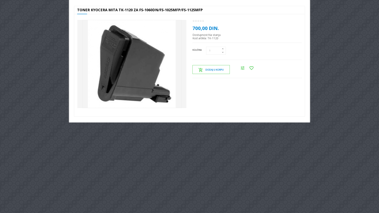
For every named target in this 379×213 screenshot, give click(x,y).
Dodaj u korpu (214, 69)
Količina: (197, 50)
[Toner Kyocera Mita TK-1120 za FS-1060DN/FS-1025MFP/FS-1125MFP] (131, 64)
